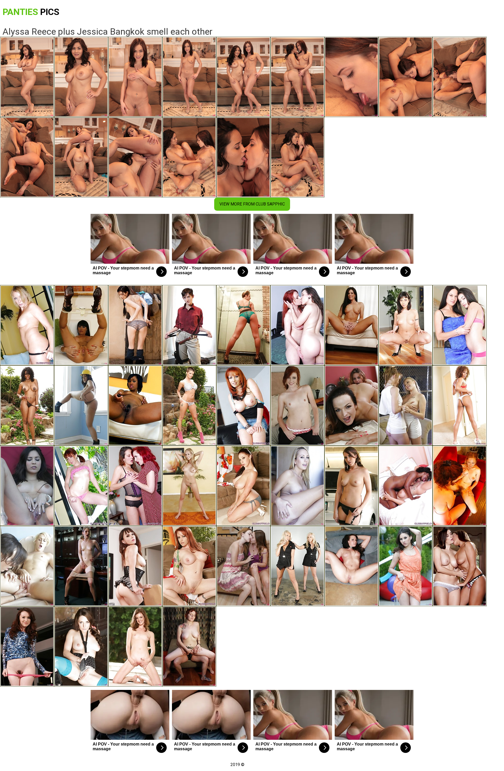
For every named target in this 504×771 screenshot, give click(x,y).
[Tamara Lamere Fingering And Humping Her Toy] (135, 405)
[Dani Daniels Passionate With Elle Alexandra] (297, 405)
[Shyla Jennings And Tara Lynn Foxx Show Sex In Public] (406, 566)
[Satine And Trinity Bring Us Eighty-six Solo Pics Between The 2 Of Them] (406, 325)
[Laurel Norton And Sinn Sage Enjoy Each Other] (189, 325)
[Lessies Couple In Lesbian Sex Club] (406, 405)
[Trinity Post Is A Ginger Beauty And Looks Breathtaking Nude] (81, 486)
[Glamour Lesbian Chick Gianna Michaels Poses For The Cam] (243, 486)
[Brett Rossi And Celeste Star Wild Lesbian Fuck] (297, 486)
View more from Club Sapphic (252, 204)
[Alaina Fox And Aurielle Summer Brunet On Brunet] (243, 566)
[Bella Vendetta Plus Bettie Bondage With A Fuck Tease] (189, 646)
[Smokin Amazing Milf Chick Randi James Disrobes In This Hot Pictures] (27, 325)
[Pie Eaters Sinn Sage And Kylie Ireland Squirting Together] (297, 325)
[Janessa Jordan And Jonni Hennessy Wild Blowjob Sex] (351, 405)
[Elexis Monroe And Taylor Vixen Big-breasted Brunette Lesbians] (460, 566)
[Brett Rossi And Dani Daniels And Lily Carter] (189, 486)
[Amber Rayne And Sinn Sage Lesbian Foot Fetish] (81, 405)
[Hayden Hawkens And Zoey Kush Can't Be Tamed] (135, 325)
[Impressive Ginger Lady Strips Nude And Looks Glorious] (189, 566)
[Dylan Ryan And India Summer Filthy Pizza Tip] (351, 325)
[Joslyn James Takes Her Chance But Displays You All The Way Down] (189, 405)
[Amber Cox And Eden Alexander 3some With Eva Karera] (81, 325)
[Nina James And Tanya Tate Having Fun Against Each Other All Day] (27, 486)
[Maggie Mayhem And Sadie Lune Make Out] (460, 486)
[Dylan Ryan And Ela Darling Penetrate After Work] (81, 566)
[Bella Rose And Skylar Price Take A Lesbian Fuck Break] (297, 566)
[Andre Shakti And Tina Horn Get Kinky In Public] (243, 325)
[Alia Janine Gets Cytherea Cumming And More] (135, 566)
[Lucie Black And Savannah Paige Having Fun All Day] (351, 566)
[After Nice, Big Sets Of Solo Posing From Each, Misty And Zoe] (460, 405)
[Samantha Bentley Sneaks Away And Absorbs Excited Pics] (81, 646)
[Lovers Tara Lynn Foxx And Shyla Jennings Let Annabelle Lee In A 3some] (27, 646)
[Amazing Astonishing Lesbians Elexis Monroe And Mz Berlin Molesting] (135, 486)
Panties (31, 12)
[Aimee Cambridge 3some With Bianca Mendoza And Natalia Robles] (351, 486)
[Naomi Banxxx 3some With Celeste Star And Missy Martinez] (27, 405)
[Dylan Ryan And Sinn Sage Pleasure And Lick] (27, 566)
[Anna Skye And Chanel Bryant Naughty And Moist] (135, 646)
